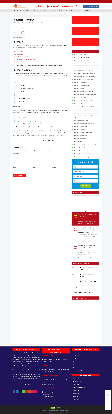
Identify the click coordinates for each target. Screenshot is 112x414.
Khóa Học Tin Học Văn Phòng (81, 157)
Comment (16, 153)
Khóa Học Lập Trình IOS (80, 98)
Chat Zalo (108, 399)
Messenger (108, 403)
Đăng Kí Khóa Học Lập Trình (39, 10)
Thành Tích (53, 10)
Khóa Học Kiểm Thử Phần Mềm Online (83, 79)
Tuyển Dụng (88, 10)
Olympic (79, 10)
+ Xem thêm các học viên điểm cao (85, 258)
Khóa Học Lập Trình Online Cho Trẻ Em (84, 123)
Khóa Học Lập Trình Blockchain (81, 85)
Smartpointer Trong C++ (19, 61)
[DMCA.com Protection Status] (56, 408)
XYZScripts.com (61, 413)
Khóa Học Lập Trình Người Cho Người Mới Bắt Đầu (86, 116)
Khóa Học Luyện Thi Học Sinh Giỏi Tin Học (84, 76)
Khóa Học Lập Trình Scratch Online (83, 132)
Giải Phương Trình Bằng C (19, 54)
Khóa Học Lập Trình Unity (80, 135)
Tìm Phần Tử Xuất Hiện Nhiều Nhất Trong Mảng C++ (25, 59)
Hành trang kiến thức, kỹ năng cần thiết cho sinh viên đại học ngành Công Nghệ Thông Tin (87, 230)
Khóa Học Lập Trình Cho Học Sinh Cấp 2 (84, 101)
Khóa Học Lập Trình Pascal (80, 126)
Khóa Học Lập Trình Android (81, 82)
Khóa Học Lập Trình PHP (80, 129)
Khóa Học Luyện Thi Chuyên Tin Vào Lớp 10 (85, 145)
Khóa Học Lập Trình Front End (81, 61)
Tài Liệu (60, 10)
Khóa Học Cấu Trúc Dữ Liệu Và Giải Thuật (84, 73)
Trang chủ (15, 16)
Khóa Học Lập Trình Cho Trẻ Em (82, 58)
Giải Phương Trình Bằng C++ (20, 51)
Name (15, 167)
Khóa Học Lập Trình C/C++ (80, 55)
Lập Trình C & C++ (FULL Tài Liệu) (26, 16)
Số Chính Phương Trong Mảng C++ (21, 56)
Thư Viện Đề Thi (69, 10)
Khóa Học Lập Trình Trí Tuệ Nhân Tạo (83, 70)
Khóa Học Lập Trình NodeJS (81, 120)
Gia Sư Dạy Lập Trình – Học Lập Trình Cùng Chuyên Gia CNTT (85, 108)
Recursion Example (18, 37)
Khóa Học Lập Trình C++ (80, 88)
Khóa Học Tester (78, 151)
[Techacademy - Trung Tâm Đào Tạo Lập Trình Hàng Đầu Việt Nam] (21, 6)
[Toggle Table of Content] (22, 32)
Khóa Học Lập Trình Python (81, 64)
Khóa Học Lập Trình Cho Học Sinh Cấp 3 (84, 91)
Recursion (15, 35)
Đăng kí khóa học (108, 394)
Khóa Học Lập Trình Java (80, 67)
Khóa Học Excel (78, 141)
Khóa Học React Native (80, 148)
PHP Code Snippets (51, 413)
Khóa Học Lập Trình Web (80, 138)
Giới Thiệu (26, 10)
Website (54, 167)
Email (34, 167)
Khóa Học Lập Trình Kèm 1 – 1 (81, 112)
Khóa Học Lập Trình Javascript (81, 104)
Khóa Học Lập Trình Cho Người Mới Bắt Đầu (85, 94)
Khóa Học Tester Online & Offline (82, 154)
